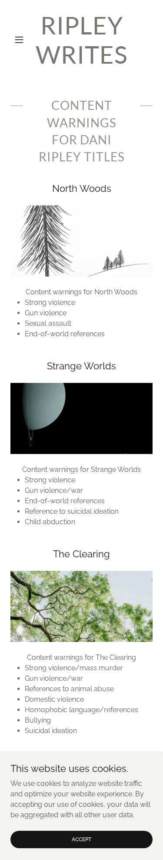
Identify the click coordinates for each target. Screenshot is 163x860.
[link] (81, 39)
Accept (81, 839)
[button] (21, 39)
